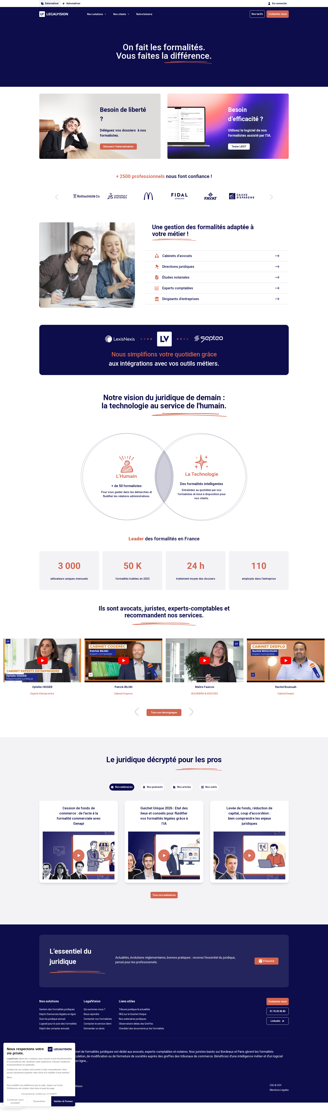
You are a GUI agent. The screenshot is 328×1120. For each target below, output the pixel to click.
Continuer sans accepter (15, 1101)
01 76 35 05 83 (277, 1011)
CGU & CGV (276, 1085)
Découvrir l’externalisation (118, 146)
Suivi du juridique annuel (52, 1019)
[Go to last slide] (137, 712)
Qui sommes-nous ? (94, 1009)
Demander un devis (94, 1028)
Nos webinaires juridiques (132, 1019)
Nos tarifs (257, 14)
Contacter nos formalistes (98, 1019)
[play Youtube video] (42, 660)
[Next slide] (271, 197)
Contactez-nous (277, 14)
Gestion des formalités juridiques (57, 1009)
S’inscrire (268, 961)
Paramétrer (39, 1101)
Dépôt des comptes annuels (54, 1028)
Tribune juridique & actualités (134, 1009)
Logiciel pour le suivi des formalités (58, 1023)
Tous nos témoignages (164, 712)
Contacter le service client (97, 1023)
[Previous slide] (56, 197)
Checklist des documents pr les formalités (141, 1028)
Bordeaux (227, 1051)
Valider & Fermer (63, 1101)
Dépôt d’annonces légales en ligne (57, 1014)
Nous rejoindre (91, 1014)
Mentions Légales (279, 1090)
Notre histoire (144, 14)
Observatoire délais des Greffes (136, 1023)
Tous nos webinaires (164, 895)
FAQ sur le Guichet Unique (132, 1014)
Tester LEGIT (238, 146)
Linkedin (275, 1021)
